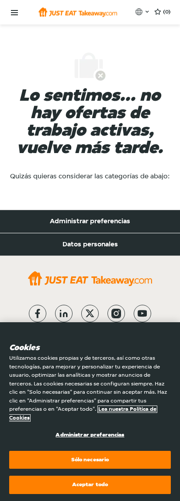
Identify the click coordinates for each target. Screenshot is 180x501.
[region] (90, 411)
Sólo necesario (90, 460)
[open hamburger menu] (14, 13)
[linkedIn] (64, 313)
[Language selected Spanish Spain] (143, 11)
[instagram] (116, 313)
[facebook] (37, 313)
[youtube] (142, 313)
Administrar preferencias (90, 221)
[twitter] (90, 313)
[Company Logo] (77, 12)
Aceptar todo (90, 484)
